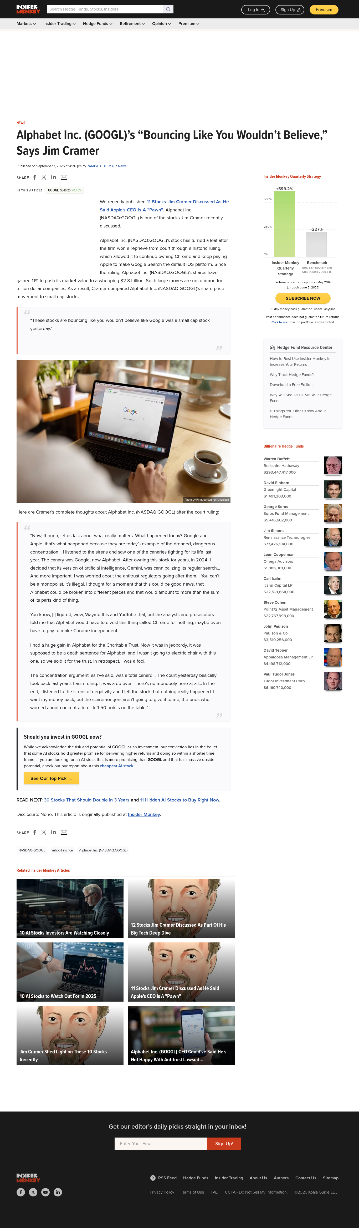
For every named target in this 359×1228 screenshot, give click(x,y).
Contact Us (305, 1178)
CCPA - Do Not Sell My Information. (256, 1192)
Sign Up (288, 10)
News (21, 123)
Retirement (131, 24)
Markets (25, 24)
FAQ (214, 1192)
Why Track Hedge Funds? (292, 375)
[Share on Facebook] (35, 177)
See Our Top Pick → (51, 778)
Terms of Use (192, 1192)
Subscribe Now (303, 298)
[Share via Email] (63, 177)
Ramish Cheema (101, 166)
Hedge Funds (96, 24)
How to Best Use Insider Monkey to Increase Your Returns (300, 362)
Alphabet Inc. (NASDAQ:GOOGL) (103, 850)
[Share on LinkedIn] (53, 177)
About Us (258, 1178)
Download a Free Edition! (291, 385)
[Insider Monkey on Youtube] (47, 1192)
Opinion (160, 24)
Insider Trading (58, 24)
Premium (324, 9)
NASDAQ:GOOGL (31, 850)
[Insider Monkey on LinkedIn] (60, 1192)
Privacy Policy (162, 1192)
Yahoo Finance (62, 850)
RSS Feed (167, 1178)
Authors (281, 1178)
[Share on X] (44, 177)
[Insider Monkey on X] (35, 1192)
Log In (253, 10)
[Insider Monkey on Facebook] (23, 1192)
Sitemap (331, 1178)
